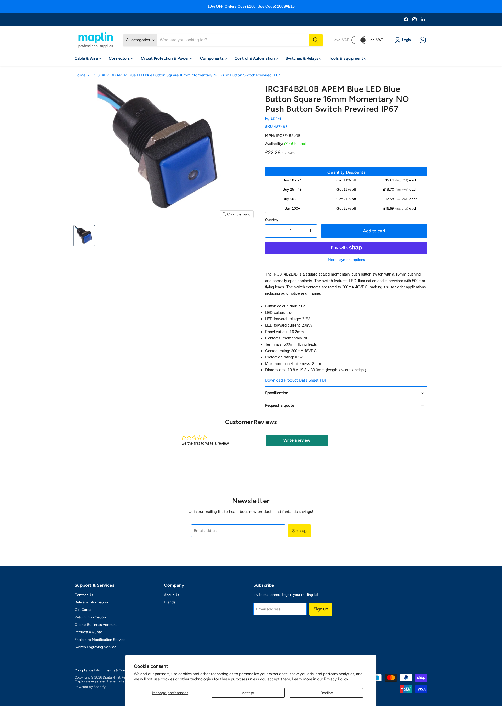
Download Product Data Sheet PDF (296, 380)
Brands (169, 602)
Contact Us (84, 595)
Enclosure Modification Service (100, 639)
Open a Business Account (96, 625)
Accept (248, 693)
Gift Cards (83, 610)
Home (80, 75)
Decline (326, 693)
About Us (171, 595)
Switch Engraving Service (95, 647)
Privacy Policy (336, 679)
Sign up (299, 530)
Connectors (120, 58)
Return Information (90, 617)
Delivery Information (91, 602)
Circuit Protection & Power (165, 58)
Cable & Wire (87, 58)
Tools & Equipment (346, 58)
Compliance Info (87, 670)
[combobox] (233, 40)
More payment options (346, 260)
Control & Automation (255, 58)
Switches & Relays (302, 58)
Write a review (296, 440)
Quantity (271, 220)
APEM (275, 119)
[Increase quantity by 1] (310, 231)
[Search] (316, 40)
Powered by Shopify (90, 687)
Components (212, 58)
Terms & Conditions (120, 670)
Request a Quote (88, 632)
